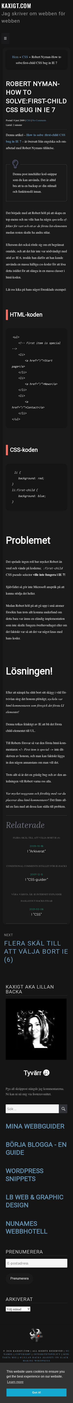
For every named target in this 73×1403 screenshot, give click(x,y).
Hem (15, 57)
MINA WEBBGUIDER (35, 1126)
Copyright (23, 1354)
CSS (25, 57)
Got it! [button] (36, 1392)
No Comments (39, 120)
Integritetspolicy (47, 1354)
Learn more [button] (15, 1382)
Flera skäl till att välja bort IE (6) (36, 837)
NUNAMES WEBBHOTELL (26, 1227)
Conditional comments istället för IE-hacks (36, 866)
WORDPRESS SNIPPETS (24, 1175)
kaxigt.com (16, 5)
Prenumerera (19, 1278)
